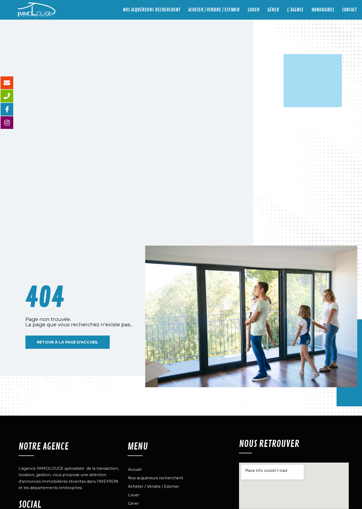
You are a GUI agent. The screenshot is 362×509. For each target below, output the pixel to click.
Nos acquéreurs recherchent (151, 10)
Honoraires (322, 10)
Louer (253, 10)
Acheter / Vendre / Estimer (214, 10)
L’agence (295, 10)
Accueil (135, 469)
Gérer (273, 10)
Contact (349, 10)
